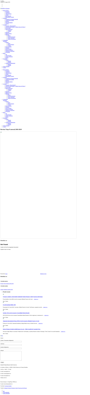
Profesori (7, 21)
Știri (6, 54)
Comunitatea (5, 41)
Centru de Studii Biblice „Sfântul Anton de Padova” (15, 27)
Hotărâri (9, 62)
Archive (9, 31)
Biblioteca (7, 32)
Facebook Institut (8, 386)
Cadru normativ (8, 13)
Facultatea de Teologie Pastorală (11, 19)
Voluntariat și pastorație (9, 51)
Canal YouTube (8, 55)
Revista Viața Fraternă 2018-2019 (7, 283)
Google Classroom (9, 56)
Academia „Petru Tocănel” (10, 25)
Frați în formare (8, 48)
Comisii (6, 14)
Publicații (7, 34)
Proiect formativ (8, 46)
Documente (7, 52)
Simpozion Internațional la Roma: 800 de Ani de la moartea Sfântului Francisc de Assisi (21, 321)
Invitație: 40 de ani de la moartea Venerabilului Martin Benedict (16, 312)
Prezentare (7, 11)
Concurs (7, 23)
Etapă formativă (11, 44)
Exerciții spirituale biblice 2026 (9, 304)
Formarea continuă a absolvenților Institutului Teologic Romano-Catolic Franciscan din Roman (23, 296)
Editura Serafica (8, 33)
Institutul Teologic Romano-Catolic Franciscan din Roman (15, 388)
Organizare (5, 58)
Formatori (7, 47)
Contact (9, 45)
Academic (5, 18)
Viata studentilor (6, 392)
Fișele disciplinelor (9, 22)
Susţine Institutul (6, 66)
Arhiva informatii (6, 393)
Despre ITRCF (6, 10)
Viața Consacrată (11, 37)
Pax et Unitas (8, 28)
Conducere (7, 12)
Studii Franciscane (8, 29)
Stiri (4, 391)
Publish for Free (43, 273)
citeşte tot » (36, 299)
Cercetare (5, 24)
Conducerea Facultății (9, 20)
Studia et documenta (12, 39)
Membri (9, 61)
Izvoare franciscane (11, 36)
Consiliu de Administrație (10, 63)
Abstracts (9, 30)
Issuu (6, 273)
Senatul (6, 59)
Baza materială (8, 16)
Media (4, 53)
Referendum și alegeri (9, 17)
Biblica (9, 35)
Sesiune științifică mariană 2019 (6, 289)
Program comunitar (9, 50)
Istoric (9, 43)
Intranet (6, 57)
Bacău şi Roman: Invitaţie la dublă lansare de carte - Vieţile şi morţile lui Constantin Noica (21, 329)
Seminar (7, 42)
